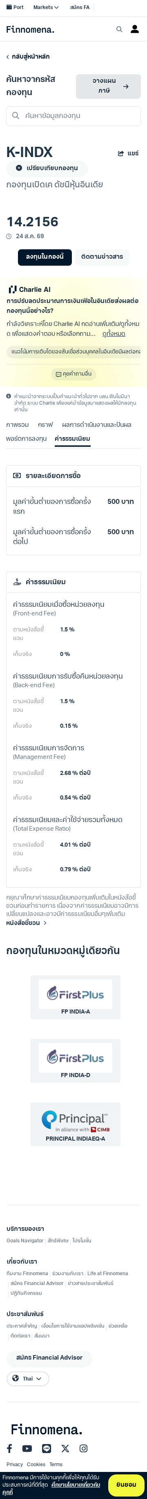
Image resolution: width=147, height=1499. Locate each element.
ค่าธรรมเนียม (72, 439)
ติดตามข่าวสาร (101, 257)
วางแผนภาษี (104, 86)
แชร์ (132, 154)
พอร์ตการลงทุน (26, 439)
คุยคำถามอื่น (77, 374)
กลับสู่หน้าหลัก (29, 57)
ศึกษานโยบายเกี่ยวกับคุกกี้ (51, 1489)
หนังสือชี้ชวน (23, 923)
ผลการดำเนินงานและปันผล (96, 425)
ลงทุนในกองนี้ (44, 257)
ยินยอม (126, 1485)
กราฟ (45, 425)
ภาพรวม (17, 425)
